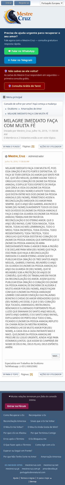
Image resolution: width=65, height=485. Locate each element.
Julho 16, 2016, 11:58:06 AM (17, 161)
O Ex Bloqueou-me (37, 438)
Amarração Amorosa (51, 456)
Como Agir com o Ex (45, 444)
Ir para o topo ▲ (44, 478)
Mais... (56, 356)
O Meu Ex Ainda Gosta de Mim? (43, 427)
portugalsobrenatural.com (32, 472)
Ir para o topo (10, 374)
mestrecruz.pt (12, 468)
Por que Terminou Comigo (43, 432)
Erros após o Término (13, 438)
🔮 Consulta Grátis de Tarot (24, 86)
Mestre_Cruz (16, 156)
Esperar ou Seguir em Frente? (17, 450)
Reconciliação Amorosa (14, 421)
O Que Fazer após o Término (17, 444)
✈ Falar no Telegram (20, 60)
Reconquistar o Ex (37, 415)
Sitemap (33, 481)
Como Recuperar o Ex (13, 415)
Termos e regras (28, 478)
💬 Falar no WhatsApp (21, 51)
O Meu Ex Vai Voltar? (13, 427)
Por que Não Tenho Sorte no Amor (19, 456)
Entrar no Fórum (16, 406)
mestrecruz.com (33, 465)
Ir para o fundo (11, 146)
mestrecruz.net (51, 465)
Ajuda (15, 478)
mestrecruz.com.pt (31, 468)
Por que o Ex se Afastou (14, 432)
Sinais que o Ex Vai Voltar (43, 421)
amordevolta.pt (50, 468)
